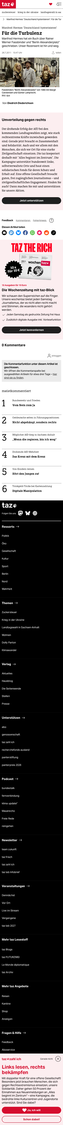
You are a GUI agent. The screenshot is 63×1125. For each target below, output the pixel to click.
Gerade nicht (46, 1058)
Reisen (5, 996)
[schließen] (58, 1059)
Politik (5, 535)
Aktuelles (7, 673)
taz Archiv (7, 972)
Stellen (6, 696)
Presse (6, 703)
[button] (59, 4)
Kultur (5, 558)
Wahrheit (7, 589)
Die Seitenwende (11, 688)
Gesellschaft (9, 551)
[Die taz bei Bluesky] (27, 514)
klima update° (9, 803)
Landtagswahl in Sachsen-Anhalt (20, 627)
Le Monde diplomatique (15, 964)
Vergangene (9, 918)
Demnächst (8, 895)
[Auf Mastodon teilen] (11, 232)
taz (9, 505)
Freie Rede (8, 818)
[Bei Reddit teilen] (46, 232)
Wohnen (6, 635)
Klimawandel (9, 650)
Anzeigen (7, 1019)
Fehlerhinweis (40, 220)
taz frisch (7, 857)
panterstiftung (10, 757)
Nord (4, 581)
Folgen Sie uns (9, 513)
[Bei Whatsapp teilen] (32, 232)
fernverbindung (10, 795)
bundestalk (8, 788)
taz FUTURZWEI (11, 957)
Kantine (6, 1003)
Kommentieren (23, 220)
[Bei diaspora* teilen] (39, 232)
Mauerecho (8, 810)
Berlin (5, 573)
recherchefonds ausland (16, 749)
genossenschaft (11, 734)
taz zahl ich (8, 742)
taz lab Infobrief (11, 872)
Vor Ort (6, 903)
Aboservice (8, 1049)
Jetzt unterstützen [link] (31, 200)
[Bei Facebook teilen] (25, 232)
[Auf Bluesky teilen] (18, 232)
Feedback (7, 1042)
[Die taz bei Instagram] (35, 514)
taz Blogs (7, 949)
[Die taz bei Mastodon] (20, 514)
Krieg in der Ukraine (13, 619)
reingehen (7, 826)
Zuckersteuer (9, 612)
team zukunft (9, 849)
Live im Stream (10, 910)
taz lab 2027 (9, 925)
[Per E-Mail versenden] (4, 232)
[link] (9, 13)
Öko (4, 543)
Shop (5, 1011)
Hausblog (7, 681)
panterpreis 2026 (11, 765)
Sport (5, 566)
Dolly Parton (9, 642)
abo (4, 727)
